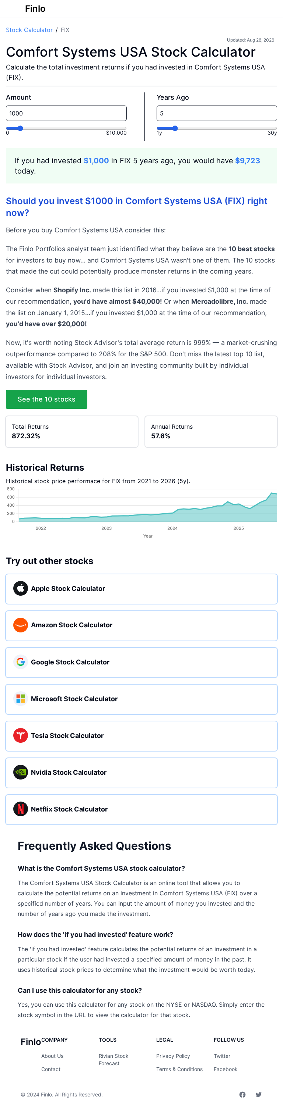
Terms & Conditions (179, 1069)
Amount (18, 97)
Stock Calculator (29, 29)
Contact (50, 1069)
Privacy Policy (173, 1056)
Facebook (226, 1069)
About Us (52, 1056)
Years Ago (173, 97)
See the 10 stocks (47, 399)
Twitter (222, 1056)
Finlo (46, 1094)
